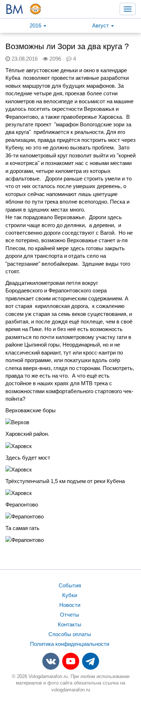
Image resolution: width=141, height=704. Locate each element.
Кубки (69, 595)
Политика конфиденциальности (69, 644)
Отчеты (69, 615)
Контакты (69, 624)
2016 (36, 25)
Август (101, 25)
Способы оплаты (69, 634)
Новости (69, 605)
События (70, 585)
